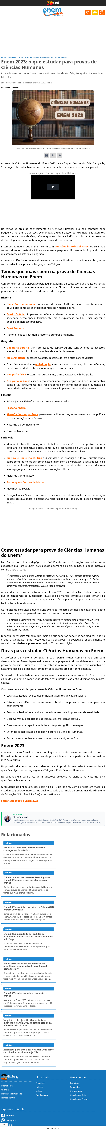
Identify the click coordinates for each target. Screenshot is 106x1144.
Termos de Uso (8, 1097)
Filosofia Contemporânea (22, 414)
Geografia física (16, 374)
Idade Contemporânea (21, 304)
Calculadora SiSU (78, 1095)
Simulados (75, 1087)
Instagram (11, 1120)
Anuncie (5, 1089)
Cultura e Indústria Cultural (25, 458)
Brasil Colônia (16, 314)
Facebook (10, 1115)
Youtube (10, 1125)
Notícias (39, 1087)
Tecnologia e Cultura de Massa (25, 482)
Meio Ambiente (16, 357)
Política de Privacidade (11, 1093)
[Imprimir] (46, 155)
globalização (43, 364)
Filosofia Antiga (16, 408)
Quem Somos (7, 1085)
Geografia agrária (18, 347)
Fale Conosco (42, 1095)
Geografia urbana (18, 381)
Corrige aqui (76, 1091)
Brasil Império (15, 328)
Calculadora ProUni (79, 1099)
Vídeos (39, 1091)
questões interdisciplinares (71, 246)
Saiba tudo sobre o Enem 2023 (19, 800)
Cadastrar (40, 1083)
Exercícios (74, 1083)
